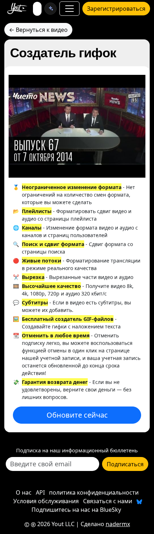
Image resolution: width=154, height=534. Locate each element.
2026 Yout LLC (55, 524)
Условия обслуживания (46, 501)
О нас (24, 492)
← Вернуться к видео (38, 30)
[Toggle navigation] (69, 8)
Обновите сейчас (77, 415)
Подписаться (125, 464)
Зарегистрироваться (116, 9)
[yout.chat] (50, 9)
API (40, 492)
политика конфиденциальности (94, 492)
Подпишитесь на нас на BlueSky (76, 510)
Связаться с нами (107, 501)
